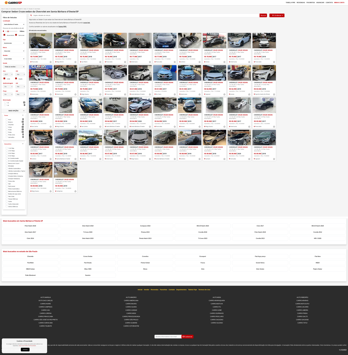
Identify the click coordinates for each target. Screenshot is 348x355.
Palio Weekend (30, 275)
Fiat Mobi (30, 263)
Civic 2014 (30, 238)
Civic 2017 (260, 226)
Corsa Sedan (87, 256)
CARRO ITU (217, 307)
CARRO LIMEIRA (302, 310)
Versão (5, 63)
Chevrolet (31, 8)
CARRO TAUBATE (45, 326)
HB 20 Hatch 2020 (318, 226)
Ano (4, 71)
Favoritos (310, 2)
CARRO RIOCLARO (216, 316)
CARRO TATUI (302, 323)
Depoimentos (181, 290)
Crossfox (145, 256)
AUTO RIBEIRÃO (302, 297)
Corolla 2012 (317, 232)
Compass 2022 (145, 226)
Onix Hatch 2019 (87, 238)
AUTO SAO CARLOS (46, 300)
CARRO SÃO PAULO (131, 319)
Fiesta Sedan (145, 263)
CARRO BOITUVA (217, 304)
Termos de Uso (204, 290)
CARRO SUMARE (131, 323)
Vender (146, 290)
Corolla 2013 (260, 238)
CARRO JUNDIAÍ (131, 310)
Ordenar (277, 15)
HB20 (318, 263)
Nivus (145, 269)
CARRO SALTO (302, 316)
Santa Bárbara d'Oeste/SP (16, 8)
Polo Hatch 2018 (30, 226)
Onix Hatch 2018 (87, 226)
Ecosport (203, 256)
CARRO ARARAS (302, 300)
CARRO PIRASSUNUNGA (131, 316)
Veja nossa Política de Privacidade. (27, 345)
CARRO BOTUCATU (302, 304)
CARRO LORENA (45, 313)
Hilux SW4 (87, 269)
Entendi (25, 349)
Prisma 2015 (145, 232)
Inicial (140, 290)
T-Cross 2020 (87, 232)
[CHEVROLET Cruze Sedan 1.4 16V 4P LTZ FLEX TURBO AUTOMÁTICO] (90, 40)
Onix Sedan (260, 269)
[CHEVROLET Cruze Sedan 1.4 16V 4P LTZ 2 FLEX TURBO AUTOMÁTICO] (189, 73)
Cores (6, 115)
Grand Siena (260, 263)
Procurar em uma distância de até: (13, 28)
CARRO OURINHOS (217, 313)
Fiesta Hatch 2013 (145, 238)
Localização (6, 21)
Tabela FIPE (62, 26)
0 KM (8, 79)
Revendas (301, 2)
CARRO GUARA (131, 307)
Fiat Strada (88, 263)
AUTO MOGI (217, 297)
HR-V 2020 (317, 238)
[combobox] (14, 24)
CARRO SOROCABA (46, 323)
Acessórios (7, 144)
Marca (5, 47)
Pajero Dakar (317, 269)
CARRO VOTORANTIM (131, 326)
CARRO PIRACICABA (45, 316)
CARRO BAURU (131, 304)
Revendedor (10, 35)
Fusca (203, 263)
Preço (5, 91)
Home (2, 8)
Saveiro (87, 275)
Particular (21, 35)
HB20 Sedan (30, 269)
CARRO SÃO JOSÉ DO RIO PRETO (46, 319)
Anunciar (320, 2)
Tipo (4, 39)
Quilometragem (8, 83)
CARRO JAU (45, 310)
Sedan (25, 8)
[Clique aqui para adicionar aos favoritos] (50, 62)
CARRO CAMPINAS (45, 307)
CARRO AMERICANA (131, 300)
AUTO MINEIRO (131, 297)
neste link (86, 22)
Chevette (30, 256)
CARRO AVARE (45, 304)
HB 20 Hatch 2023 (203, 226)
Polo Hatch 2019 (260, 232)
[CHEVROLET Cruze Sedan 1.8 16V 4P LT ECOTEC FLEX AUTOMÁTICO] (264, 73)
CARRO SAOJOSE (302, 319)
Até (16, 71)
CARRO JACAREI (302, 307)
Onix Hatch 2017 (30, 232)
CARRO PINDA (302, 313)
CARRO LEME (217, 310)
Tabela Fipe (290, 2)
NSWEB (344, 350)
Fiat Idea (318, 256)
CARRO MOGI (131, 313)
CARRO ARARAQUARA (217, 300)
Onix (202, 269)
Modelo (5, 55)
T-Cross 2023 (202, 238)
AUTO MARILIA (46, 297)
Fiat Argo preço (260, 256)
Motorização (7, 100)
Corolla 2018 (202, 232)
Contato (329, 2)
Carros (7, 8)
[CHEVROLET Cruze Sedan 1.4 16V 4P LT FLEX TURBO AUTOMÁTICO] (40, 40)
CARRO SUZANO (217, 323)
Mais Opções (13, 111)
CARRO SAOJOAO (216, 319)
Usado (20, 79)
